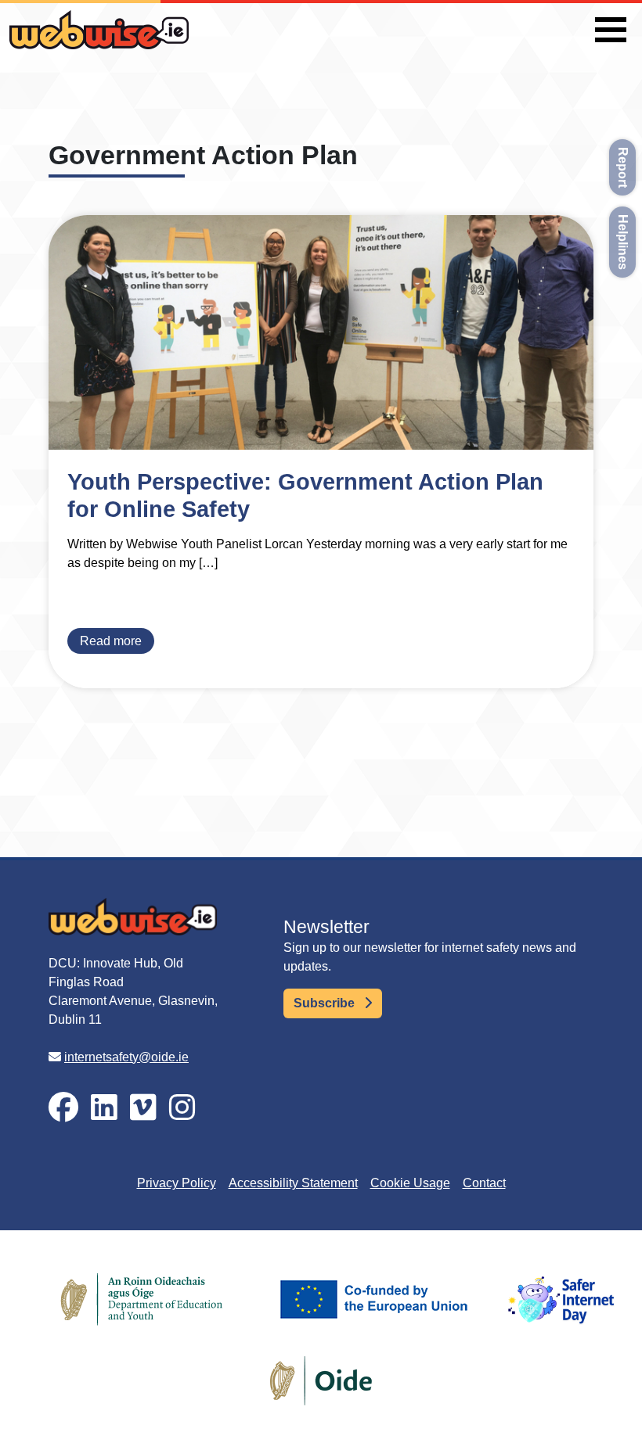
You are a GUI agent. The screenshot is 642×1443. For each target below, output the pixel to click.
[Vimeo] (143, 1108)
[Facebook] (63, 1108)
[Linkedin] (104, 1108)
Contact (484, 1183)
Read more (111, 641)
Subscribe (326, 1003)
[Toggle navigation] (611, 29)
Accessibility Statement (293, 1183)
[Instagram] (182, 1108)
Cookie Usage (410, 1183)
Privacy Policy (176, 1183)
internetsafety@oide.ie (126, 1057)
